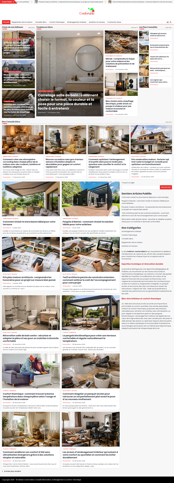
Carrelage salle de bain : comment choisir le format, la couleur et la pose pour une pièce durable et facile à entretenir (68, 102)
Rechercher (166, 187)
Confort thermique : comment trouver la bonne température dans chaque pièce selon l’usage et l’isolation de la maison (29, 396)
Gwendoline (42, 113)
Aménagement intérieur (76, 22)
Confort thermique (56, 22)
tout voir (134, 27)
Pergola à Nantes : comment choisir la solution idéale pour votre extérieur (88, 223)
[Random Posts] (167, 22)
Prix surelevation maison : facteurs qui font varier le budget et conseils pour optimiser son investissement (150, 162)
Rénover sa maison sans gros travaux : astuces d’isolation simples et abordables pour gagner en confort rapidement (65, 163)
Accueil (6, 22)
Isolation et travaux (97, 22)
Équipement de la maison (22, 22)
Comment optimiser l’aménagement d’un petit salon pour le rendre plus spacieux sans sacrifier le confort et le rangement (107, 163)
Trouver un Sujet (128, 183)
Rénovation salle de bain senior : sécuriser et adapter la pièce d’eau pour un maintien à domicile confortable (31, 338)
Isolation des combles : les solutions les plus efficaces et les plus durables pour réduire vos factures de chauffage (18, 108)
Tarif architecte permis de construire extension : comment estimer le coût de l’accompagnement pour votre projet (109, 2)
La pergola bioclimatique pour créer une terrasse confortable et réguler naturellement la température (89, 338)
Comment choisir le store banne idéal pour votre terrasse (29, 223)
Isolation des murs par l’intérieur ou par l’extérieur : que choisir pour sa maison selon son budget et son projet (17, 47)
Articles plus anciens (12, 471)
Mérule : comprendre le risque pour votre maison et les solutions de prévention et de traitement (120, 62)
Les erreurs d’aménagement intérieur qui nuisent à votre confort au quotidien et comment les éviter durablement (90, 455)
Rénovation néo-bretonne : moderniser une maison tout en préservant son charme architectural (18, 78)
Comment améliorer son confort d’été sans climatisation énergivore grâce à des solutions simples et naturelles (28, 455)
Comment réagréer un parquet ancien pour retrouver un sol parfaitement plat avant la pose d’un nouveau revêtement (89, 396)
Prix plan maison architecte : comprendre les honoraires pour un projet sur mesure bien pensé (29, 278)
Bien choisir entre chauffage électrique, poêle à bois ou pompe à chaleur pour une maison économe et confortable (119, 106)
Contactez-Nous (114, 22)
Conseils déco (41, 22)
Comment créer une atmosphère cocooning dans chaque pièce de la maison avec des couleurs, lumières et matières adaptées (21, 163)
